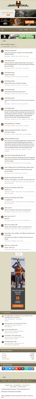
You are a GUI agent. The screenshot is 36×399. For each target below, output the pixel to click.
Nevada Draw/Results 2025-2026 (14, 177)
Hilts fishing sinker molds (10, 341)
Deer (27, 56)
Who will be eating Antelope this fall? (15, 155)
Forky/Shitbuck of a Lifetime (12, 123)
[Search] (34, 29)
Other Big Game (8, 326)
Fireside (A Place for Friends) (11, 332)
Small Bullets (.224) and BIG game (13, 335)
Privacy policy (18, 381)
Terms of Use (11, 381)
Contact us (4, 381)
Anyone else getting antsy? (11, 329)
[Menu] (2, 29)
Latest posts (6, 313)
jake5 (33, 359)
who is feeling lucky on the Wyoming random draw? (19, 167)
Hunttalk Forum (8, 385)
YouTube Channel (22, 386)
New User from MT (10, 216)
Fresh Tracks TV (26, 385)
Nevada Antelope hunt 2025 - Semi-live (16, 130)
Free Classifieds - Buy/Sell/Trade (12, 344)
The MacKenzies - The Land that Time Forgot (15, 323)
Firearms (7, 320)
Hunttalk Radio (17, 385)
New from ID (8, 208)
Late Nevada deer (10, 60)
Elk (26, 173)
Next (20, 254)
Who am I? (27, 211)
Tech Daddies (18, 391)
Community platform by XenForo (15, 389)
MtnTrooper (7, 46)
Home (27, 381)
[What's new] (30, 29)
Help (24, 381)
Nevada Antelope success (12, 138)
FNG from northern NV (11, 225)
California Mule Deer (11, 50)
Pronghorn (28, 134)
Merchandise (13, 386)
